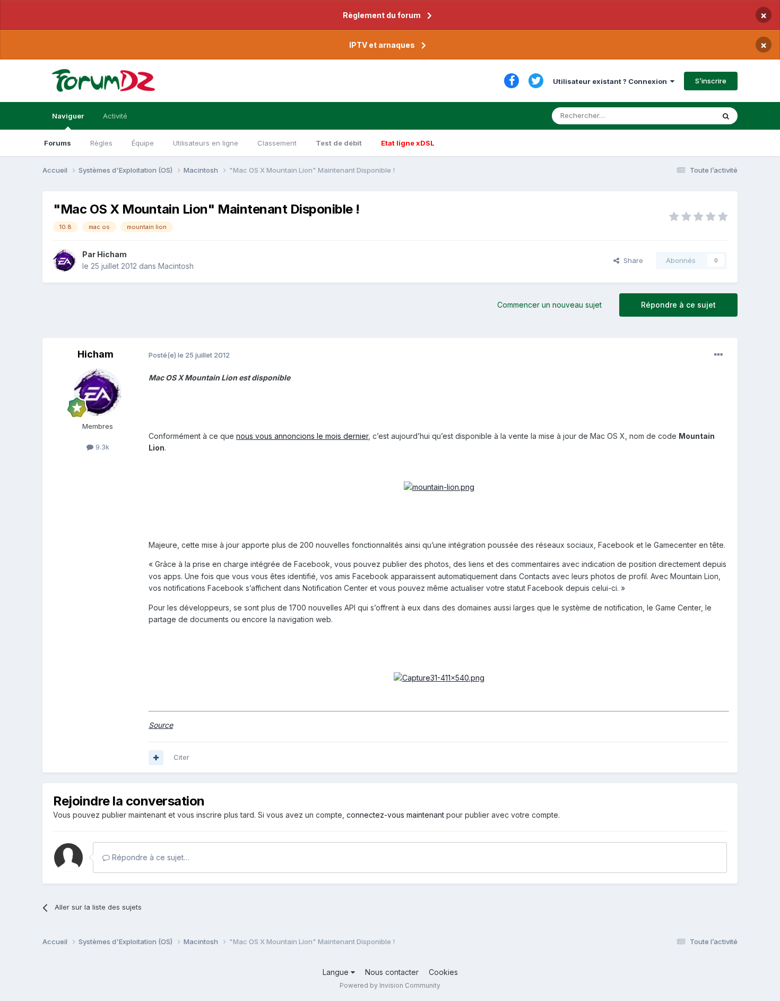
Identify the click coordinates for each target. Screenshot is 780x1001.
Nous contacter (392, 972)
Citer (181, 757)
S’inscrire (710, 81)
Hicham (112, 254)
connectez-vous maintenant (395, 814)
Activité (115, 116)
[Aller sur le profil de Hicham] (64, 260)
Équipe (143, 143)
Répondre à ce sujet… (149, 857)
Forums (57, 143)
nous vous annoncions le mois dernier (302, 435)
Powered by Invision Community (390, 985)
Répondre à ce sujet (678, 304)
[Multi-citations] (156, 757)
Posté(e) (189, 355)
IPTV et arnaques (382, 44)
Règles (101, 143)
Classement (277, 143)
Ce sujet (687, 116)
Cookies (443, 972)
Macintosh (176, 265)
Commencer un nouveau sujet (549, 304)
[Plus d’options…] (718, 355)
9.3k (101, 447)
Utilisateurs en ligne (205, 143)
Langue (337, 972)
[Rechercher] (726, 115)
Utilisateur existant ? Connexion (611, 81)
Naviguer (68, 116)
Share (631, 260)
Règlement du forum (382, 15)
